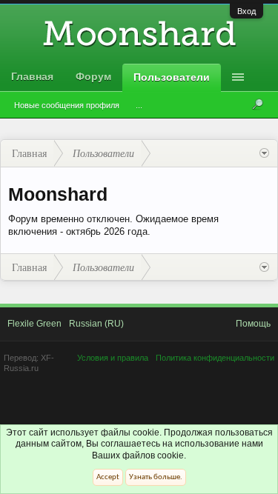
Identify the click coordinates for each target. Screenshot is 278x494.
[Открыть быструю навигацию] (264, 153)
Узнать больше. (155, 477)
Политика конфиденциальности (215, 357)
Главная (32, 76)
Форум (93, 76)
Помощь (253, 323)
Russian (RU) (96, 323)
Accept (107, 477)
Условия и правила (112, 357)
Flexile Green (34, 323)
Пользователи (171, 77)
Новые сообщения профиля (66, 105)
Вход (246, 11)
